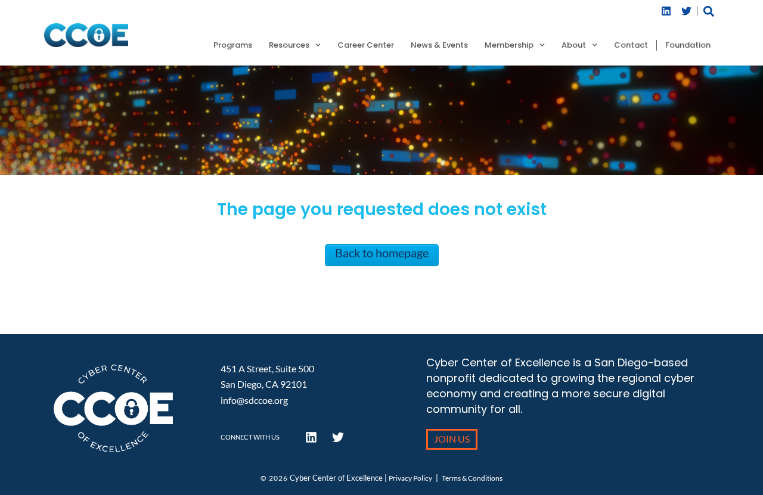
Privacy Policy (410, 478)
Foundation (688, 45)
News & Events (439, 45)
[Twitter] (687, 11)
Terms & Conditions (472, 478)
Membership (509, 45)
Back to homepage (382, 252)
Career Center (365, 45)
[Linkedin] (666, 11)
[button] (709, 11)
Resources (289, 45)
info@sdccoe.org (254, 400)
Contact (631, 45)
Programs (232, 45)
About (574, 45)
